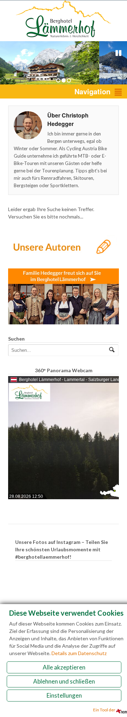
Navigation (92, 91)
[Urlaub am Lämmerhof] (63, 37)
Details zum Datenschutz (79, 653)
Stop (118, 53)
